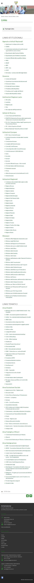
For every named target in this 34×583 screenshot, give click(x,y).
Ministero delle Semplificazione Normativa (16, 272)
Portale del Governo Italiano (12, 86)
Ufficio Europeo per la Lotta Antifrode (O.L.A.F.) (17, 173)
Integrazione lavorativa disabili (13, 372)
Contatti (3, 536)
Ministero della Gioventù (12, 251)
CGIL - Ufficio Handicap (11, 339)
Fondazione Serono (10, 362)
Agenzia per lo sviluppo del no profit (14, 44)
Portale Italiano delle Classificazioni (14, 377)
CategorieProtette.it (11, 331)
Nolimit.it (8, 375)
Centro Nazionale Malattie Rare (13, 115)
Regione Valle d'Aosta (11, 230)
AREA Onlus (9, 319)
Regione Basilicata (10, 188)
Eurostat (8, 161)
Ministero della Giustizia (11, 253)
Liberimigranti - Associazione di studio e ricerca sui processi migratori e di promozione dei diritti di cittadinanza (18, 468)
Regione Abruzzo (10, 186)
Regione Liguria (9, 203)
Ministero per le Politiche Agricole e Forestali (16, 293)
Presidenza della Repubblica (12, 88)
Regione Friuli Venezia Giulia (12, 198)
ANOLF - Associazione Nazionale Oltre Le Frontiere (18, 448)
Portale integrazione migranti (13, 480)
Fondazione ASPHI (10, 358)
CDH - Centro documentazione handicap (15, 334)
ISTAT (7, 70)
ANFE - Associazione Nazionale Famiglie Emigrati (17, 445)
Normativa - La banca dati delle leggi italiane (16, 72)
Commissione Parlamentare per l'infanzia (15, 434)
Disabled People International (13, 344)
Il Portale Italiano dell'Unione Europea (15, 166)
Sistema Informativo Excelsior (13, 421)
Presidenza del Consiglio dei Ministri (14, 91)
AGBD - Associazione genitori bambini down (16, 314)
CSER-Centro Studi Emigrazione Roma (15, 462)
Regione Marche (10, 208)
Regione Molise (9, 210)
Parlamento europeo (11, 168)
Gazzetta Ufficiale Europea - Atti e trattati (16, 163)
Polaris (7, 416)
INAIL (7, 60)
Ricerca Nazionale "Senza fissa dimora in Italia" (17, 128)
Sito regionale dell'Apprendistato (14, 109)
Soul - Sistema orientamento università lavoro (17, 423)
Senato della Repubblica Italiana (13, 93)
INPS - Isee (8, 68)
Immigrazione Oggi (10, 464)
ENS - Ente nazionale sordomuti (13, 349)
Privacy (2, 542)
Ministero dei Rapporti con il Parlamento (15, 243)
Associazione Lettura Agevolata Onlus (15, 322)
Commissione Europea (11, 141)
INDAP (7, 63)
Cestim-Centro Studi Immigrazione (14, 453)
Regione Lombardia (10, 205)
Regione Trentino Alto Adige (12, 225)
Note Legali (3, 543)
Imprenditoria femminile (11, 405)
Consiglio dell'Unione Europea (13, 144)
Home (6, 16)
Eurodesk (8, 156)
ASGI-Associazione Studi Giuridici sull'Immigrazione (18, 450)
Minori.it (8, 437)
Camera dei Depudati (11, 79)
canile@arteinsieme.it (9, 569)
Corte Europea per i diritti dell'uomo (14, 151)
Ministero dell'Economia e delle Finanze (15, 274)
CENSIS (7, 46)
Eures (7, 153)
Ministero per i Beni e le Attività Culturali (15, 284)
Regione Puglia (9, 215)
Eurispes (8, 400)
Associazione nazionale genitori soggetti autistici (17, 324)
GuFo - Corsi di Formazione (12, 402)
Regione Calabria (10, 191)
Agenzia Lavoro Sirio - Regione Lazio (14, 390)
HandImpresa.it (9, 365)
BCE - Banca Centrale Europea (13, 135)
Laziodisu (8, 102)
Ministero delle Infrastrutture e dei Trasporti (16, 264)
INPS (7, 65)
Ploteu (7, 170)
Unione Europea (9, 175)
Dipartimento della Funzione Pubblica (15, 53)
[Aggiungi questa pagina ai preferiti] (30, 495)
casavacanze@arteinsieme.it (10, 560)
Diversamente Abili (10, 346)
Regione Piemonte (10, 213)
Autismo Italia (9, 327)
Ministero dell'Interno (11, 277)
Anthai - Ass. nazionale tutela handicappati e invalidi (18, 317)
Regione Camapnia (10, 193)
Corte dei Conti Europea (11, 146)
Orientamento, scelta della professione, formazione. (18, 411)
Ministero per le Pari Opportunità (14, 291)
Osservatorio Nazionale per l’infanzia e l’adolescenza (18, 439)
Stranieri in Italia (10, 483)
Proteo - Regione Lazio (11, 418)
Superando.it (9, 384)
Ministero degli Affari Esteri (12, 241)
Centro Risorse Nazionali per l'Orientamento (16, 395)
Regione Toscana (10, 222)
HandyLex (8, 367)
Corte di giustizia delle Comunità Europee (16, 149)
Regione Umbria (9, 227)
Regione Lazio (9, 104)
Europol (8, 158)
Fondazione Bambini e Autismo (13, 360)
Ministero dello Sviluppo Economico (14, 282)
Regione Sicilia (9, 220)
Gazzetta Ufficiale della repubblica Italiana (16, 58)
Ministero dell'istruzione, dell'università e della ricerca (18, 279)
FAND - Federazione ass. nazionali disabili (16, 351)
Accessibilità (4, 540)
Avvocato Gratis (10, 392)
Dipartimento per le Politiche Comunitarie (16, 55)
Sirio (7, 107)
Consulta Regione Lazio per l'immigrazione (16, 459)
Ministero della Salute (11, 255)
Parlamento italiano (10, 83)
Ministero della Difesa (11, 248)
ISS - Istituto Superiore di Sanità (13, 126)
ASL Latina (8, 99)
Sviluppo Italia (9, 428)
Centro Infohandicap (11, 336)
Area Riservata (4, 545)
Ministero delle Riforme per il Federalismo (16, 269)
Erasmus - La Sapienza (11, 397)
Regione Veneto (9, 232)
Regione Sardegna (10, 217)
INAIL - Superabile (10, 370)
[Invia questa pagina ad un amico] (27, 495)
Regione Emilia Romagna (11, 195)
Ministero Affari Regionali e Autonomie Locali (16, 238)
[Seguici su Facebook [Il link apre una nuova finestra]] (2, 577)
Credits (3, 547)
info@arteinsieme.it (11, 524)
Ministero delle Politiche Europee (14, 267)
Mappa (2, 538)
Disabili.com (9, 341)
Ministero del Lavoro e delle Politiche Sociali (16, 246)
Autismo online (9, 329)
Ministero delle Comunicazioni (13, 262)
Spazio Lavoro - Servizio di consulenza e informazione (18, 426)
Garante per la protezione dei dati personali (16, 81)
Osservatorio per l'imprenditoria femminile (16, 413)
